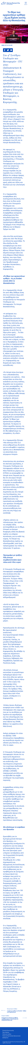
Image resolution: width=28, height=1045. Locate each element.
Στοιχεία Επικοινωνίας (8, 1030)
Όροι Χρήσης (5, 1032)
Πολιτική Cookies (6, 1034)
